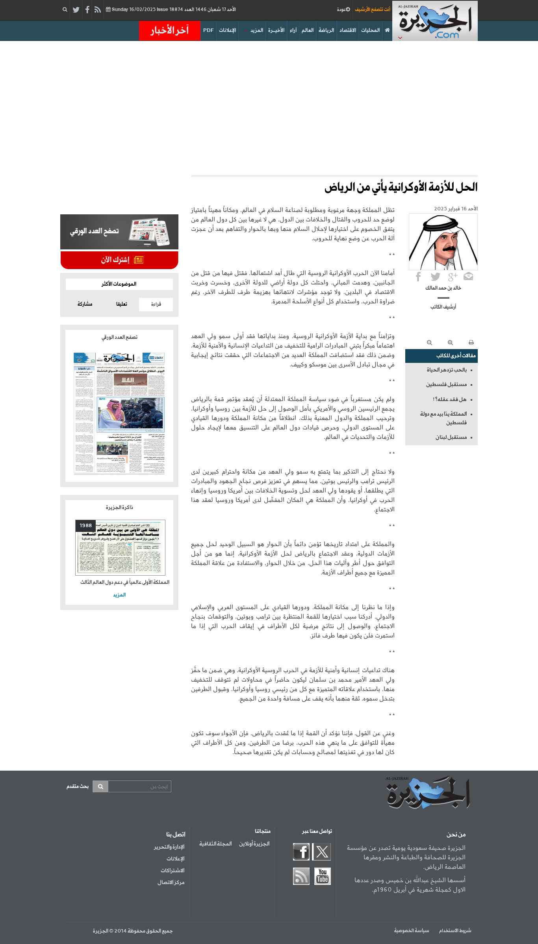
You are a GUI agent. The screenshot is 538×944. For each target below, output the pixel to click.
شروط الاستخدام (455, 931)
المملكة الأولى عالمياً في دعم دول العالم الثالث (124, 582)
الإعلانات (227, 30)
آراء (293, 30)
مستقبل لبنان (451, 437)
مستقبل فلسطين (446, 384)
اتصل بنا (176, 835)
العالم (308, 30)
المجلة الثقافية (215, 844)
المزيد (256, 30)
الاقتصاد (347, 30)
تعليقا (121, 304)
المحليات (370, 30)
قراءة (156, 304)
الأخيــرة (276, 30)
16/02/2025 (173, 9)
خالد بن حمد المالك (443, 288)
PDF (208, 30)
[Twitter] (76, 10)
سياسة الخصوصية (411, 931)
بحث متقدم (78, 786)
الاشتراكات (172, 870)
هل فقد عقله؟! (450, 399)
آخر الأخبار (170, 30)
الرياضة (326, 30)
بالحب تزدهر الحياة (447, 370)
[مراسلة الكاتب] (468, 276)
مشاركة (85, 304)
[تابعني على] (453, 276)
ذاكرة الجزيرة (119, 507)
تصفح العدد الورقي (119, 337)
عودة (341, 9)
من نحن (456, 835)
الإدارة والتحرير (169, 847)
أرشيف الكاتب (443, 307)
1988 (86, 525)
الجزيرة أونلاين (254, 844)
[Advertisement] (269, 108)
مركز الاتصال (171, 882)
